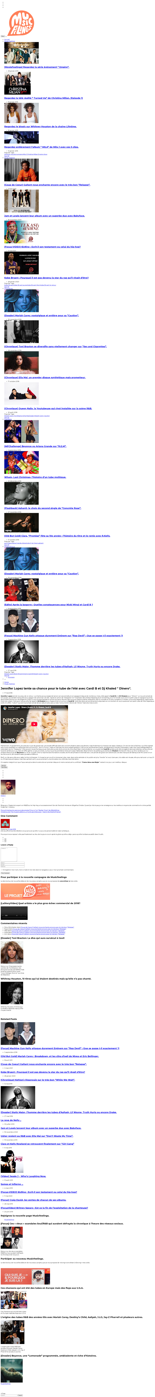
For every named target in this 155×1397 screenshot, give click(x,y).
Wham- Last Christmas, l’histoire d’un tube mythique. (35, 477)
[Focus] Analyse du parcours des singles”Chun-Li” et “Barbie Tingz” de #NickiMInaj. (30, 810)
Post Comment (5, 873)
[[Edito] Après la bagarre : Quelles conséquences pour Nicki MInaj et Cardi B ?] (21, 601)
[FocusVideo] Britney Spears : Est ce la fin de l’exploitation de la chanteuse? (44, 1208)
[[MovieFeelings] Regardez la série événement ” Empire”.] (21, 63)
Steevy (3, 796)
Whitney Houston (10, 154)
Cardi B (30, 674)
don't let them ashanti (35, 543)
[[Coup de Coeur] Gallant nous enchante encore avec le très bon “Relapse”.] (21, 181)
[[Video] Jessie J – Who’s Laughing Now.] (12, 1172)
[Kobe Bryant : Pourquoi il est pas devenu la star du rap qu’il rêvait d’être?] (21, 274)
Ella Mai (26, 416)
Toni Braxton (18, 416)
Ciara (9, 543)
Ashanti (24, 543)
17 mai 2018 (12, 829)
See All (6, 156)
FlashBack (8, 419)
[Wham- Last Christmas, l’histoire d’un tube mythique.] (21, 473)
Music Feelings (9, 158)
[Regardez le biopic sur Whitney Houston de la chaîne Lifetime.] (21, 122)
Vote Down (4, 767)
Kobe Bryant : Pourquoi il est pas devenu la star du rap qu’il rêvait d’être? (46, 277)
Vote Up (3, 765)
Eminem (25, 674)
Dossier (31, 416)
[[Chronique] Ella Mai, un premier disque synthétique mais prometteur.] (21, 373)
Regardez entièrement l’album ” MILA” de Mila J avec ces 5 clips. (41, 147)
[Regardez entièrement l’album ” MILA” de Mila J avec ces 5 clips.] (21, 143)
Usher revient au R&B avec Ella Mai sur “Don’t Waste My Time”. (37, 1136)
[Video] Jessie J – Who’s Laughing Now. (23, 1176)
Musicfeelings (9, 1219)
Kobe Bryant (8, 285)
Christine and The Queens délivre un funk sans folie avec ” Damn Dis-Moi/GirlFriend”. (31, 812)
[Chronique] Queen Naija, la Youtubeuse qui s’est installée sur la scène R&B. (48, 408)
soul (5, 543)
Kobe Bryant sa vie (20, 285)
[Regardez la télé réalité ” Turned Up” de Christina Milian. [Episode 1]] (17, 94)
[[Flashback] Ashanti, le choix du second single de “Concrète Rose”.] (21, 504)
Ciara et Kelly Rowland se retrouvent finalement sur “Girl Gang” (37, 1144)
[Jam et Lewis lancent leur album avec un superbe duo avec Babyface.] (21, 212)
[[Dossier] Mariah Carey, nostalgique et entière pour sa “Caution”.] (21, 311)
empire (20, 154)
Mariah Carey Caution (42, 416)
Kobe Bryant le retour (48, 285)
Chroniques (8, 288)
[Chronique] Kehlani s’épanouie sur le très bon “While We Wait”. (38, 1080)
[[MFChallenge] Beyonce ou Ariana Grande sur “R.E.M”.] (21, 442)
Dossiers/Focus (9, 546)
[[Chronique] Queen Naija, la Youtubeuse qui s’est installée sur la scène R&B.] (21, 404)
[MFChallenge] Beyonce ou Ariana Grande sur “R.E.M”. (35, 446)
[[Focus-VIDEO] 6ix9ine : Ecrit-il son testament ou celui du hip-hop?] (21, 243)
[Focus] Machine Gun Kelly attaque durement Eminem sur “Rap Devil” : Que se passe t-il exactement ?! (63, 635)
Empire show (42, 154)
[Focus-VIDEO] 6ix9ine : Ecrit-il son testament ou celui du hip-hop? (42, 246)
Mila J (25, 154)
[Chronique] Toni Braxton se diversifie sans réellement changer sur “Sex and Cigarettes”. (55, 346)
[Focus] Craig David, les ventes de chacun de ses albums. (33, 1200)
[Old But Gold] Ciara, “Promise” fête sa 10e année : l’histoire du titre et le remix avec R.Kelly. (57, 536)
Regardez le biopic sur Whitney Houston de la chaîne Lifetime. (40, 126)
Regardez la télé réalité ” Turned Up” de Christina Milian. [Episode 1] (43, 98)
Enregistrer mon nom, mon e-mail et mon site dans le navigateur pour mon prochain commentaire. (38, 870)
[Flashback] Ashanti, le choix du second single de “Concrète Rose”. (42, 508)
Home (6, 682)
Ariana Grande (16, 543)
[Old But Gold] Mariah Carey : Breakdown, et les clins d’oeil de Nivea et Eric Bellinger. (50, 1056)
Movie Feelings (9, 41)
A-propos (11, 677)
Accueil (7, 39)
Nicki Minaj (17, 674)
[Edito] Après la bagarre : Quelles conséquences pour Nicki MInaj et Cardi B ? (48, 604)
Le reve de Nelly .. (11, 1120)
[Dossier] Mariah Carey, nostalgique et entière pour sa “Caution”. (41, 315)
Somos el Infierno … (12, 1184)
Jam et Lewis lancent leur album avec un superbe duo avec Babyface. (44, 215)
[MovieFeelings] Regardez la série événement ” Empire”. (36, 67)
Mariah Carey (9, 416)
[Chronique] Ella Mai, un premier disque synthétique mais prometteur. (45, 377)
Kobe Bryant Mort (33, 285)
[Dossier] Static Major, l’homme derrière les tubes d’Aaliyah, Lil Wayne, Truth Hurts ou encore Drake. (62, 666)
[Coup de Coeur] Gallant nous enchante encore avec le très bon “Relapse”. (47, 185)
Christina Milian (32, 154)
